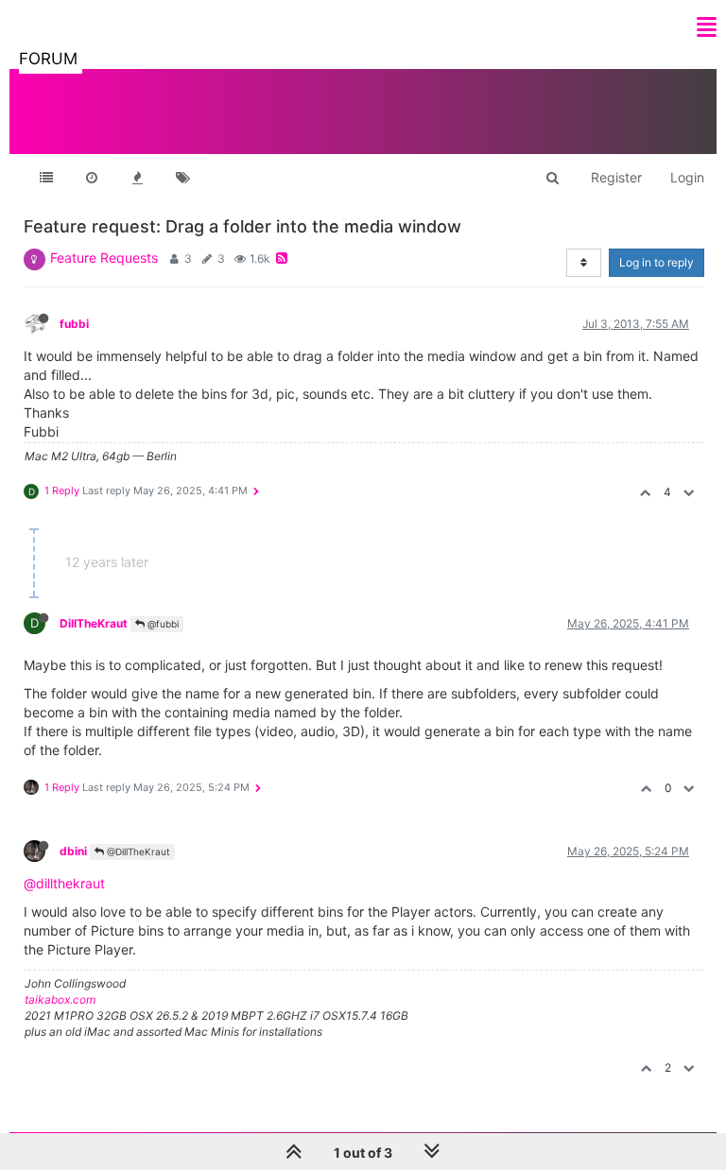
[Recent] (91, 177)
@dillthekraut (64, 883)
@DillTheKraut (137, 851)
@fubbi (162, 623)
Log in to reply (656, 262)
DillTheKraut (94, 623)
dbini (73, 851)
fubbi (74, 324)
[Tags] (182, 177)
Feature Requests (104, 257)
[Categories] (46, 177)
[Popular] (137, 177)
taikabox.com (60, 999)
